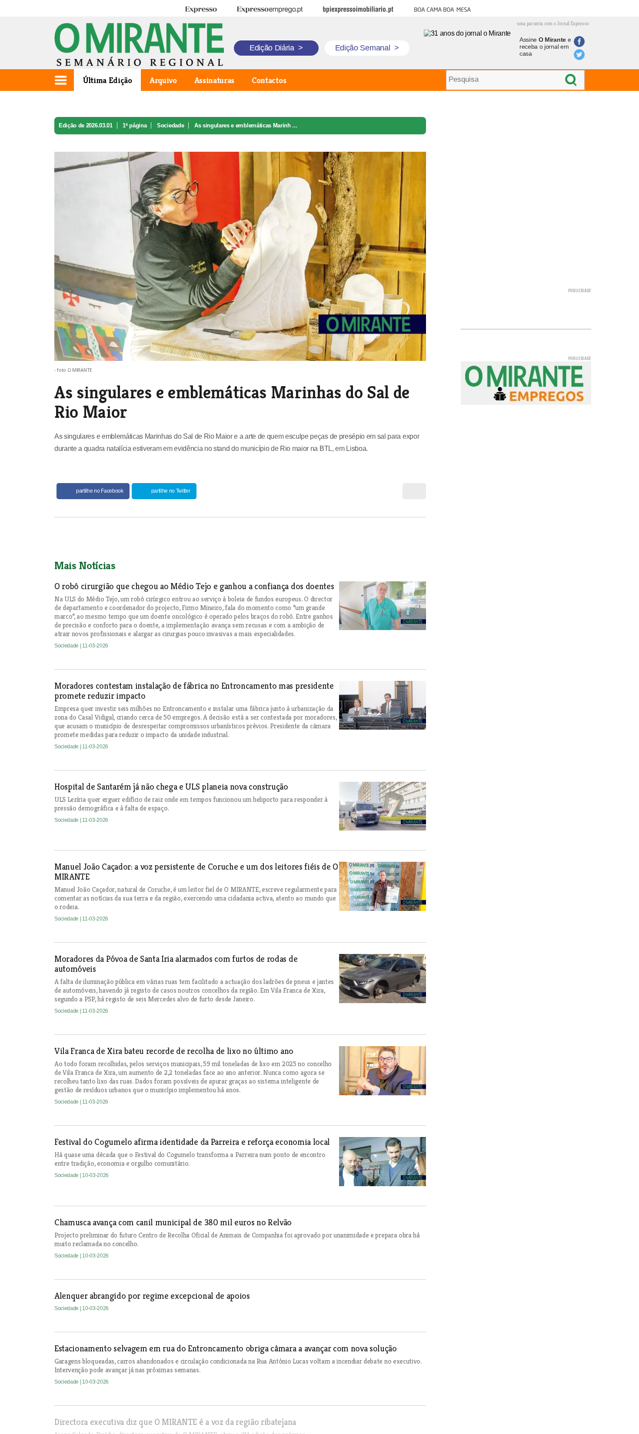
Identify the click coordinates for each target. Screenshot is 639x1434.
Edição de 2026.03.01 (86, 125)
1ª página (134, 125)
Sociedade (170, 125)
